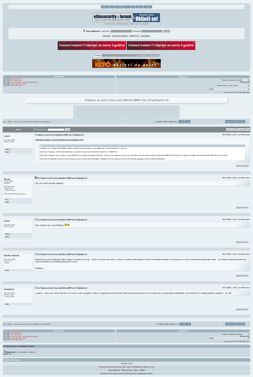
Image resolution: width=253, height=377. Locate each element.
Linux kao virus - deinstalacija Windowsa (24, 82)
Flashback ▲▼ (134, 36)
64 (240, 92)
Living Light (23, 352)
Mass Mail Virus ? (17, 79)
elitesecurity (110, 24)
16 (235, 92)
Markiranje (230, 129)
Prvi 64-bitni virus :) (17, 85)
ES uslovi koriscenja (106, 367)
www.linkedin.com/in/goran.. (17, 193)
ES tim (151, 367)
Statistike (148, 7)
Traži (67, 129)
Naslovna (105, 7)
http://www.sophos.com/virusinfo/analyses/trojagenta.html (59, 140)
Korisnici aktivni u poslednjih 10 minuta (18, 346)
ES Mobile (144, 24)
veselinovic (32, 352)
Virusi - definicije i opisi (18, 84)
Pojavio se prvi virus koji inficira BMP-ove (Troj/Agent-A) (32, 121)
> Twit (187, 121)
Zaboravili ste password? (120, 36)
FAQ (112, 7)
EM (141, 370)
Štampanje (240, 129)
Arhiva (136, 370)
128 (243, 92)
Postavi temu (230, 121)
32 (238, 92)
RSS (137, 24)
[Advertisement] (126, 112)
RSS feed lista (127, 370)
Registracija (106, 36)
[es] (4, 121)
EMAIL (132, 24)
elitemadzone (122, 24)
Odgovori (241, 121)
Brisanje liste (245, 82)
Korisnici (140, 7)
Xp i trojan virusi (16, 80)
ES (144, 370)
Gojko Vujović (127, 367)
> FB (181, 121)
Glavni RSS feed (114, 370)
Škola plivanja (131, 373)
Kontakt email (126, 363)
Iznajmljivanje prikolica (145, 373)
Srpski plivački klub (119, 373)
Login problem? (145, 36)
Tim (133, 7)
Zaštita (9, 121)
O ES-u (127, 7)
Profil (7, 152)
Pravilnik (119, 7)
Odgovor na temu (242, 166)
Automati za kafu (106, 373)
